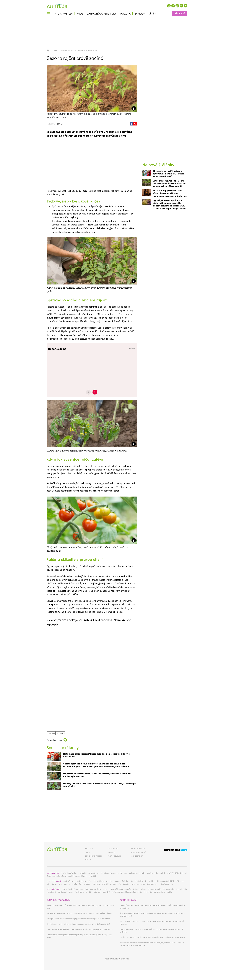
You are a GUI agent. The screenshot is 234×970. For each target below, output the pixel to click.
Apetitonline (113, 849)
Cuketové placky (167, 884)
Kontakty (88, 852)
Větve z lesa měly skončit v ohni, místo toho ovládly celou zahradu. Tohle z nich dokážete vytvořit (170, 183)
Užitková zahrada (67, 50)
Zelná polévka (57, 884)
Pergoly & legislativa (93, 889)
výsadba (51, 733)
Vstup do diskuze (54, 739)
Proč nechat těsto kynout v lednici (73, 873)
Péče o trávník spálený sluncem (73, 889)
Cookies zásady (137, 856)
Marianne (111, 852)
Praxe (80, 13)
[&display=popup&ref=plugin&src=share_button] (131, 123)
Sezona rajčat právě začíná (87, 50)
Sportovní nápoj (153, 884)
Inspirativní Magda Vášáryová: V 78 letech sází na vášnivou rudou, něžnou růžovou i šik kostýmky (151, 930)
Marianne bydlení (114, 856)
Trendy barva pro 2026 (83, 892)
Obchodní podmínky (138, 849)
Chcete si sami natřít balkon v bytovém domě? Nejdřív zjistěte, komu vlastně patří (169, 174)
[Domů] (57, 849)
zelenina (61, 733)
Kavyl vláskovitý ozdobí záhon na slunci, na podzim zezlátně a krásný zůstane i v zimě (78, 924)
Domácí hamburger (101, 881)
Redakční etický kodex (93, 856)
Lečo (131, 881)
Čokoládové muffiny (84, 881)
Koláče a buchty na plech (156, 873)
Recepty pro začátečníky (119, 881)
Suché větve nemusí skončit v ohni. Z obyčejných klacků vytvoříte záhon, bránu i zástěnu (79, 913)
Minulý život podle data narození (59, 876)
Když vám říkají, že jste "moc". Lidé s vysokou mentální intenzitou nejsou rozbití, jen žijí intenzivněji (152, 922)
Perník (137, 881)
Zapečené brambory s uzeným (134, 884)
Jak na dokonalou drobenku (134, 873)
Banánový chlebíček (167, 881)
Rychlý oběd (153, 881)
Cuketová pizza (93, 873)
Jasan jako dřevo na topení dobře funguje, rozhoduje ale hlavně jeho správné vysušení (78, 918)
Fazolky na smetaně (99, 884)
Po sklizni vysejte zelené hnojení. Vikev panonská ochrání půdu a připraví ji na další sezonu (80, 929)
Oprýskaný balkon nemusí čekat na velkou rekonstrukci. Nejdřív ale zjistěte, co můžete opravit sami (81, 906)
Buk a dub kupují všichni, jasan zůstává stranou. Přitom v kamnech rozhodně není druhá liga (170, 193)
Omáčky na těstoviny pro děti (111, 873)
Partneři (87, 860)
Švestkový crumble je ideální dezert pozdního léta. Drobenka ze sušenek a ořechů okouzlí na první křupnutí (152, 914)
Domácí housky (84, 884)
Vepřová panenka (70, 884)
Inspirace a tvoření (110, 889)
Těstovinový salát (114, 884)
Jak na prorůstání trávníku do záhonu (132, 889)
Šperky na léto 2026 (89, 876)
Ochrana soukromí (138, 852)
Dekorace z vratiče (154, 889)
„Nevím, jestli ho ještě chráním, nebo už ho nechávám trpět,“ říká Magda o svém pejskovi (152, 937)
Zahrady (140, 13)
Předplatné (88, 849)
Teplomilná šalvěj (118, 892)
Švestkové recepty (68, 881)
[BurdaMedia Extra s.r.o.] (170, 850)
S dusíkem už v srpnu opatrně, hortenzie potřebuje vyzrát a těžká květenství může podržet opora (79, 936)
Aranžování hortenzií (65, 892)
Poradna (125, 13)
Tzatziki (144, 881)
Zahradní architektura (101, 13)
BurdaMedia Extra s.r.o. (119, 959)
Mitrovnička (148, 892)
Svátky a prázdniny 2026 (101, 892)
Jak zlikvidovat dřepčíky (163, 892)
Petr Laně (60, 124)
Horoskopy (76, 876)
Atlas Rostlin (63, 13)
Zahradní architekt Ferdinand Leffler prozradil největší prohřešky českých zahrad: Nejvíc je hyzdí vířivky (152, 906)
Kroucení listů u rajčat (134, 892)
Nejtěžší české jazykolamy (176, 873)
